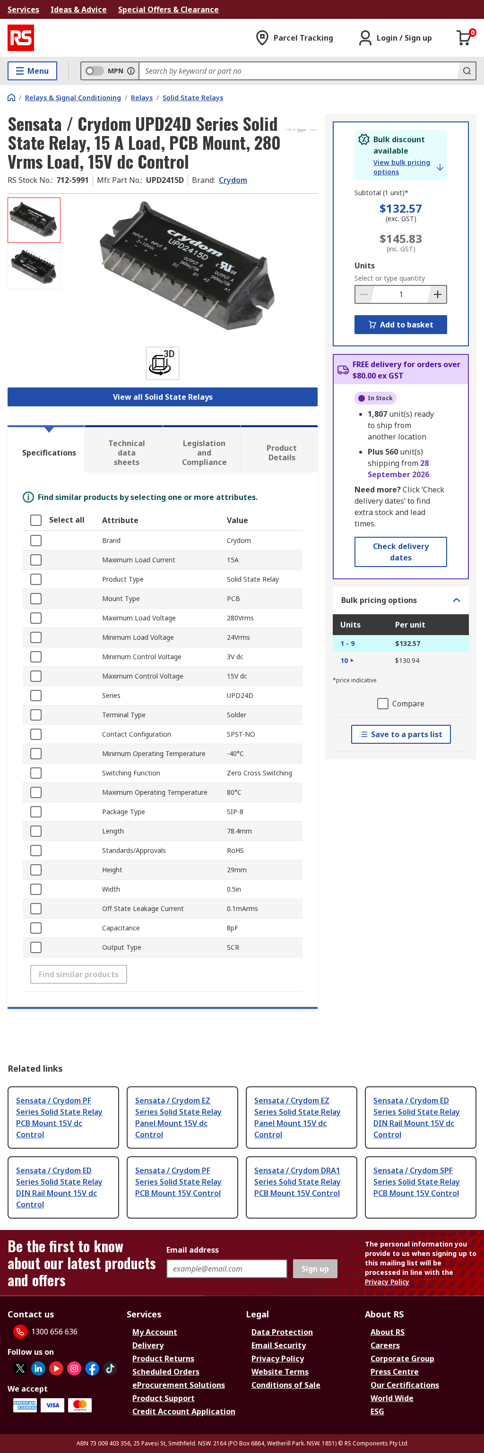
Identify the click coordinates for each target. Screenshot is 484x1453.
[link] (408, 167)
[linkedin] (38, 1368)
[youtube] (56, 1368)
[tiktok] (110, 1368)
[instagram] (74, 1368)
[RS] (21, 38)
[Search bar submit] (466, 70)
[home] (11, 97)
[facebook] (92, 1368)
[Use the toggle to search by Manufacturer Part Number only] (131, 71)
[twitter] (20, 1368)
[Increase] (436, 294)
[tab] (46, 449)
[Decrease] (364, 294)
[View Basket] (464, 37)
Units (364, 265)
